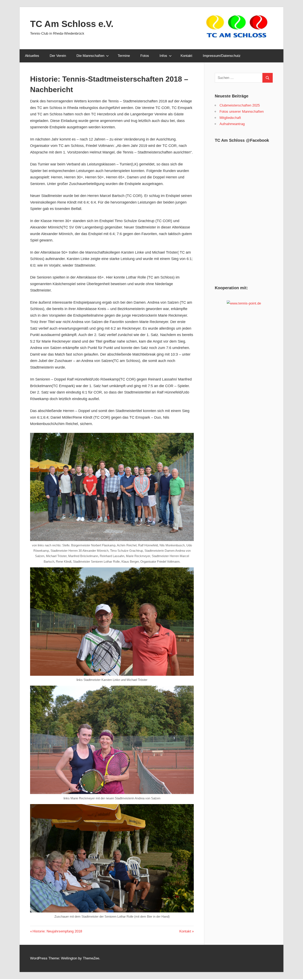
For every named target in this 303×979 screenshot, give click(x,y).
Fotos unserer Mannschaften (242, 112)
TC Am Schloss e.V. (71, 24)
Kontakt (186, 56)
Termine (124, 56)
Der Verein (58, 56)
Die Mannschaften (90, 56)
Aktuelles (32, 56)
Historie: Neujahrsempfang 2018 (57, 931)
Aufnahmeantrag (232, 124)
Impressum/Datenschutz (222, 56)
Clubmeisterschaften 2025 (240, 105)
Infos (163, 56)
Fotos (144, 56)
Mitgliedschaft (230, 118)
